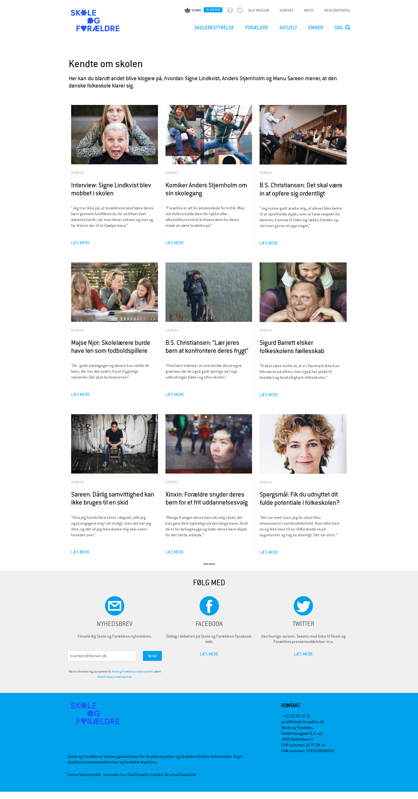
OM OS (309, 10)
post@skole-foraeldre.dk (302, 721)
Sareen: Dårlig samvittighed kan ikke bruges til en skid (112, 498)
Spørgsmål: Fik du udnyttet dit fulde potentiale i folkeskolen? (300, 498)
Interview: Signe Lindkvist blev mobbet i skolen (111, 189)
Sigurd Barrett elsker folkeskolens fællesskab (292, 347)
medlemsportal (337, 10)
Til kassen (213, 10)
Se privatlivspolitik (180, 774)
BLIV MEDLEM (258, 10)
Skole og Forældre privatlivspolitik (132, 671)
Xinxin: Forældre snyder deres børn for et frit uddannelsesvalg (206, 498)
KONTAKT (286, 10)
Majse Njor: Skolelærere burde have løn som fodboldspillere (110, 347)
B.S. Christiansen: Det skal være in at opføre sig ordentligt (301, 189)
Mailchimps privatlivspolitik (114, 677)
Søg (338, 27)
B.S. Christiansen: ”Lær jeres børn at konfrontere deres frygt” (206, 347)
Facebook (234, 11)
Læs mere (80, 242)
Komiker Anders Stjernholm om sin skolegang (206, 189)
